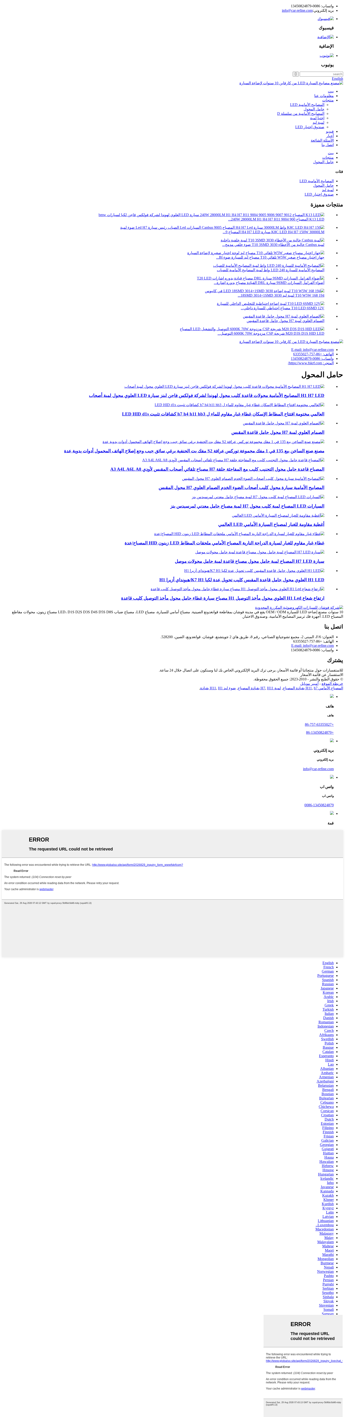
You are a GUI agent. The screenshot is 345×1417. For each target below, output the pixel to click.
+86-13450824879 (320, 732)
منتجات (328, 100)
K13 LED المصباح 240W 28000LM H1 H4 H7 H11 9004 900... (276, 219)
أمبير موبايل (309, 684)
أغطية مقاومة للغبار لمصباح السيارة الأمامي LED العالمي (271, 524)
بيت (331, 91)
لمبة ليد (318, 122)
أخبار (330, 136)
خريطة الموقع (332, 684)
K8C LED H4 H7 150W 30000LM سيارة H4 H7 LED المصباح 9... (273, 232)
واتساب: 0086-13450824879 (312, 359)
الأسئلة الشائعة (322, 140)
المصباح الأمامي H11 (324, 688)
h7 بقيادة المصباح (300, 688)
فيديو (330, 131)
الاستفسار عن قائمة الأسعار (321, 675)
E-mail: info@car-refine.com (312, 350)
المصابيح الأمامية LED (307, 105)
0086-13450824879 (319, 805)
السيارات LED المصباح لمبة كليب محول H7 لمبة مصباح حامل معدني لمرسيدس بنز (247, 506)
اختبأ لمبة (317, 118)
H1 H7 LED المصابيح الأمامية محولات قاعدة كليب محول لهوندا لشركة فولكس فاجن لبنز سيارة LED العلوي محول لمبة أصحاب (206, 395)
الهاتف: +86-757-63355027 (313, 354)
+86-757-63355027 (319, 724)
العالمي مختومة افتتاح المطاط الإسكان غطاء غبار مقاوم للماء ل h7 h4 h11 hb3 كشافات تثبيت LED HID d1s (223, 414)
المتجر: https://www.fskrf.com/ (311, 363)
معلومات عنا (324, 96)
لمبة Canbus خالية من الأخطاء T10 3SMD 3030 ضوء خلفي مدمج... (273, 245)
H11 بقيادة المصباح (255, 688)
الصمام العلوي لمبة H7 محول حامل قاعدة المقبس (285, 321)
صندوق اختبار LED (309, 127)
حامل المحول (314, 109)
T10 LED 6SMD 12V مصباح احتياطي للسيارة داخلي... (282, 308)
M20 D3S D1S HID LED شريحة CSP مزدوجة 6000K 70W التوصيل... (271, 333)
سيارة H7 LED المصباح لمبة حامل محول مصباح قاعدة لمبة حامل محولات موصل (249, 561)
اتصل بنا (328, 145)
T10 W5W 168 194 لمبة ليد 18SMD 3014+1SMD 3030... (281, 295)
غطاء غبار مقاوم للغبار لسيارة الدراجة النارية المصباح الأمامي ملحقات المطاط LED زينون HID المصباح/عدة (224, 542)
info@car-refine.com (297, 10)
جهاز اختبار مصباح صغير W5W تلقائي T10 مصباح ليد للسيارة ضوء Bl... (270, 257)
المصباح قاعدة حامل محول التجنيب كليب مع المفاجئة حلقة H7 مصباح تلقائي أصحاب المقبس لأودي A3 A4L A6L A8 (217, 469)
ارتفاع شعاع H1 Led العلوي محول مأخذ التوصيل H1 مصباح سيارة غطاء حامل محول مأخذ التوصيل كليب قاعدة (222, 598)
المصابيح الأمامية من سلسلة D (300, 114)
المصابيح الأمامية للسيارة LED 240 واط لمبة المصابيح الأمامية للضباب (270, 270)
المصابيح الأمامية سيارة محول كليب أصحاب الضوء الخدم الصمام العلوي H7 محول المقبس (241, 487)
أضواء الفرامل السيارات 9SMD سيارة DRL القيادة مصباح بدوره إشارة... (269, 283)
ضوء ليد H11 (223, 688)
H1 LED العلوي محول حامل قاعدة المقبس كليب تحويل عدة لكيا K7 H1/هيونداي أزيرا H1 (241, 579)
